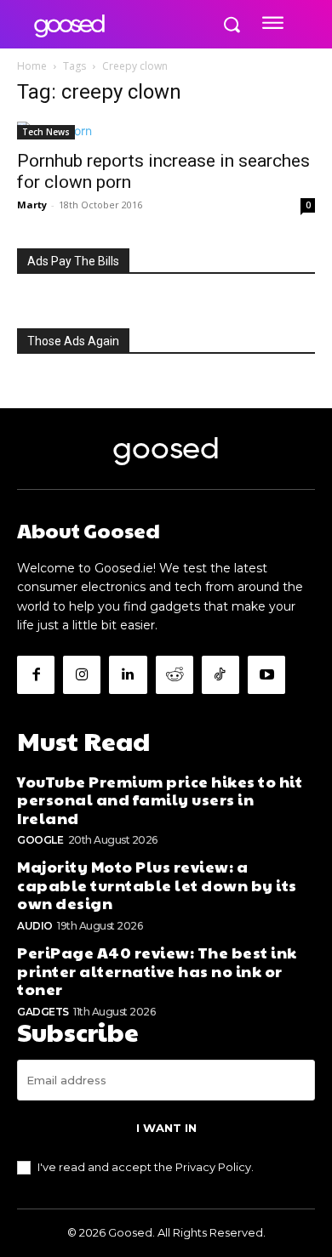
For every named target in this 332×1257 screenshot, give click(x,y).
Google (40, 839)
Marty (32, 204)
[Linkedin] (127, 674)
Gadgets (43, 1011)
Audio (35, 925)
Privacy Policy (213, 1167)
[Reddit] (174, 674)
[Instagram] (81, 674)
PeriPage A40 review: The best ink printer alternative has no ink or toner (157, 970)
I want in (166, 1128)
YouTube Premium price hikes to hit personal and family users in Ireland (159, 799)
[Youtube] (266, 674)
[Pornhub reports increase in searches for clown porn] (166, 130)
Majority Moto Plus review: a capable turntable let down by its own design (157, 884)
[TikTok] (220, 674)
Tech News (46, 132)
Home (32, 66)
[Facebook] (35, 674)
